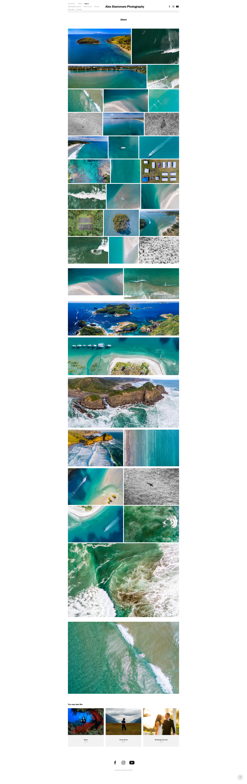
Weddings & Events (74, 7)
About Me (71, 9)
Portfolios (71, 4)
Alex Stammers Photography (124, 6)
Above (87, 4)
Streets (96, 7)
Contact (79, 9)
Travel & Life (87, 7)
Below (80, 4)
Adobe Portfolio (127, 770)
